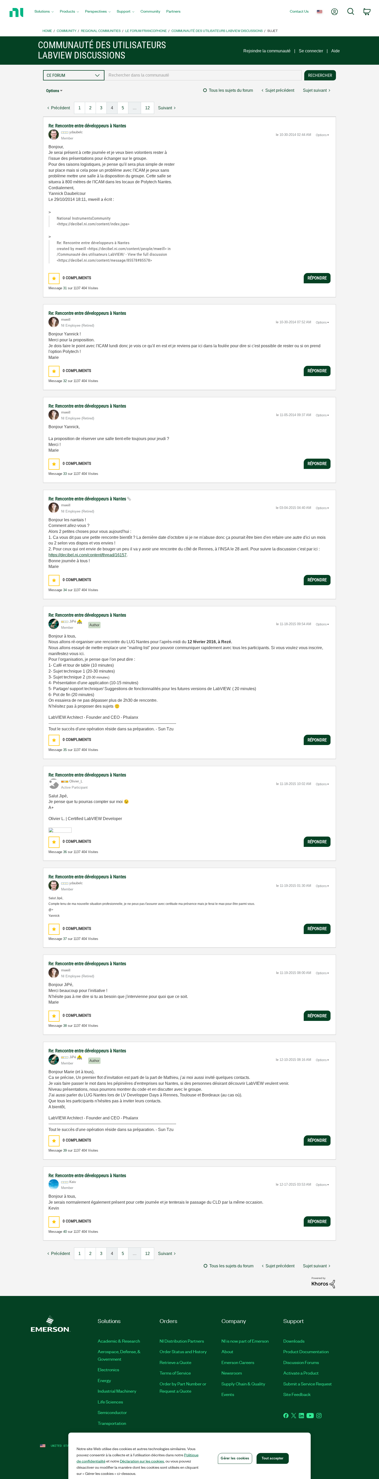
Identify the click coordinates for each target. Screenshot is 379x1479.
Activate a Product (301, 1373)
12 (147, 108)
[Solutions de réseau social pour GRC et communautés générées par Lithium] (323, 1282)
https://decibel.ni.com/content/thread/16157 (87, 555)
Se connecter (311, 51)
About (227, 1351)
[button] (54, 278)
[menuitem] (44, 12)
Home (47, 30)
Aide (335, 51)
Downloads (293, 1341)
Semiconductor (112, 1412)
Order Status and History (183, 1351)
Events (227, 1394)
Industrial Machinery (117, 1391)
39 (65, 1150)
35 (65, 750)
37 (65, 939)
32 (65, 381)
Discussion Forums (301, 1362)
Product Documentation (306, 1351)
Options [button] (52, 90)
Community (66, 30)
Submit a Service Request (307, 1383)
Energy (104, 1380)
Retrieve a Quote (175, 1362)
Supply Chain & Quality (243, 1383)
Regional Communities (101, 30)
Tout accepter (273, 1458)
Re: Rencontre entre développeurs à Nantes (87, 125)
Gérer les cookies (235, 1458)
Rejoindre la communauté (267, 51)
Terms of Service (175, 1373)
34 (65, 590)
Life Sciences (110, 1401)
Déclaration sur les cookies (142, 1461)
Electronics (108, 1369)
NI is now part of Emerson (245, 1341)
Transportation (112, 1423)
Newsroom (231, 1373)
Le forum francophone (146, 30)
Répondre (317, 277)
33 (65, 474)
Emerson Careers (237, 1362)
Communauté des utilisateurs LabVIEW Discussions (217, 30)
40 (65, 1232)
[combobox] (203, 75)
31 (65, 288)
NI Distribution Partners (182, 1341)
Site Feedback (297, 1394)
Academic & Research (119, 1341)
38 (65, 1026)
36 (65, 852)
